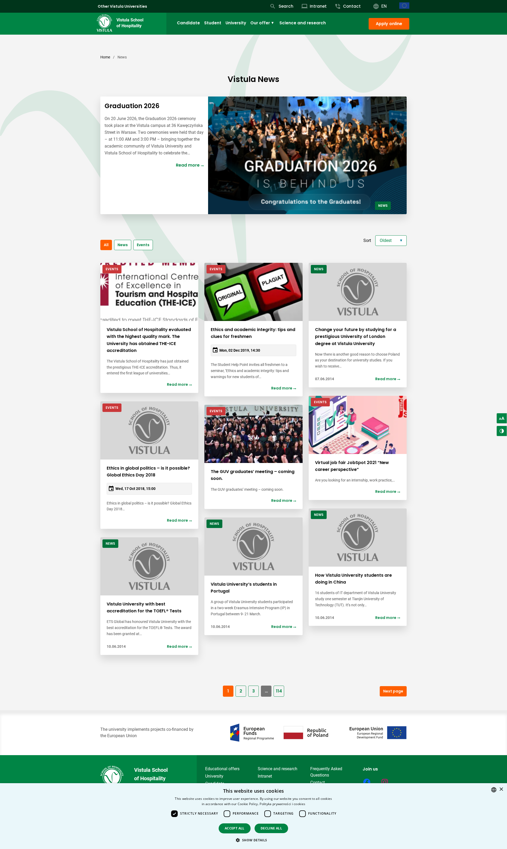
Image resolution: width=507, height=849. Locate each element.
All (106, 244)
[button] (253, 840)
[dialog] (253, 816)
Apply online (389, 24)
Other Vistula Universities (122, 6)
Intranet (265, 776)
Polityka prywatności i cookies (282, 804)
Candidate (188, 23)
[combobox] (493, 789)
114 (279, 691)
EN (384, 6)
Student (212, 23)
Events (143, 244)
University (236, 23)
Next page (393, 691)
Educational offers (222, 768)
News (123, 244)
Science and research (302, 23)
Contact (317, 782)
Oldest (386, 240)
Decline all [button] (271, 828)
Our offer (260, 23)
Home (105, 57)
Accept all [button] (235, 828)
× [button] (501, 789)
